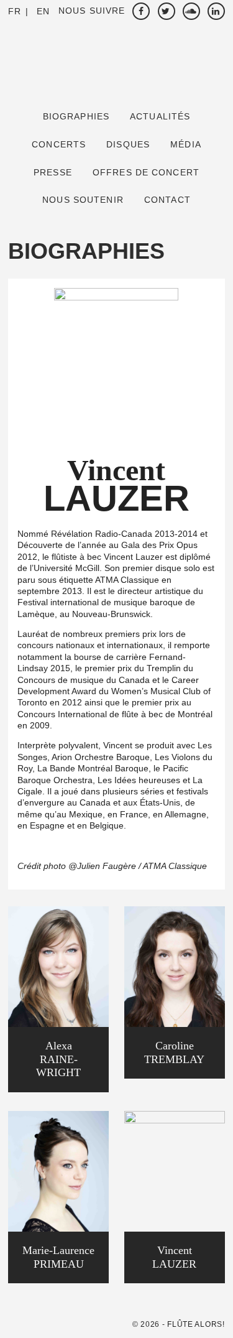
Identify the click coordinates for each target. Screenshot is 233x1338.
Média (185, 144)
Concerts (59, 144)
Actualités (160, 116)
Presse (53, 172)
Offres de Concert (146, 172)
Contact (167, 200)
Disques (128, 144)
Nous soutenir (83, 200)
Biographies (76, 116)
